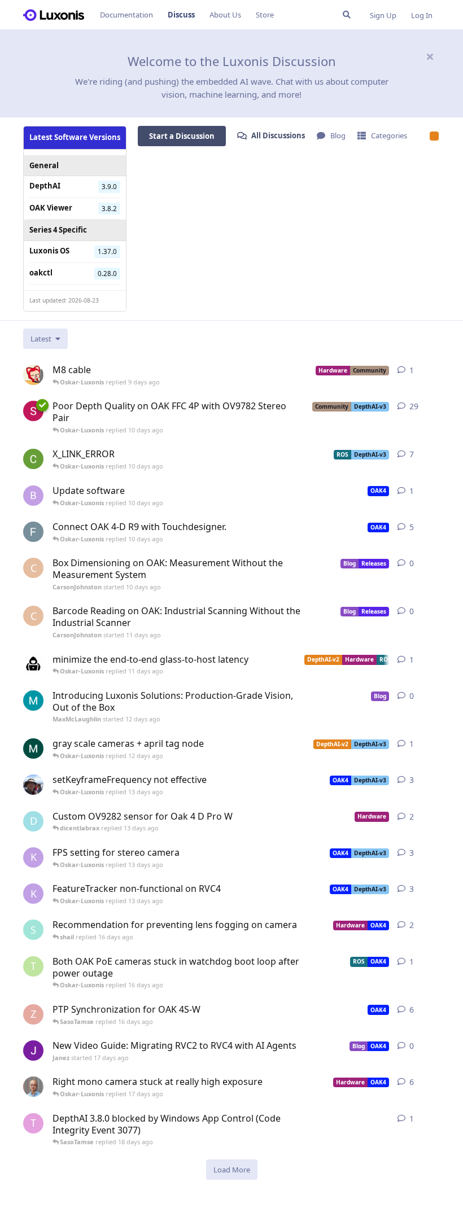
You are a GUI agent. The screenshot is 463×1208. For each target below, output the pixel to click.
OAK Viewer (50, 208)
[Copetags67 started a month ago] (33, 459)
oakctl (41, 273)
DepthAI (44, 186)
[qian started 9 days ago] (33, 375)
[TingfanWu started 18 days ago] (33, 784)
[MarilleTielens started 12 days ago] (33, 748)
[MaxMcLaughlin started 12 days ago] (33, 700)
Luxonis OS (49, 251)
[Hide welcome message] (430, 56)
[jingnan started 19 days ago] (33, 1086)
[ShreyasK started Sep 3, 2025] (33, 411)
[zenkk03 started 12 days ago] (33, 664)
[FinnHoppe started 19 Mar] (33, 532)
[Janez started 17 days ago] (33, 1050)
